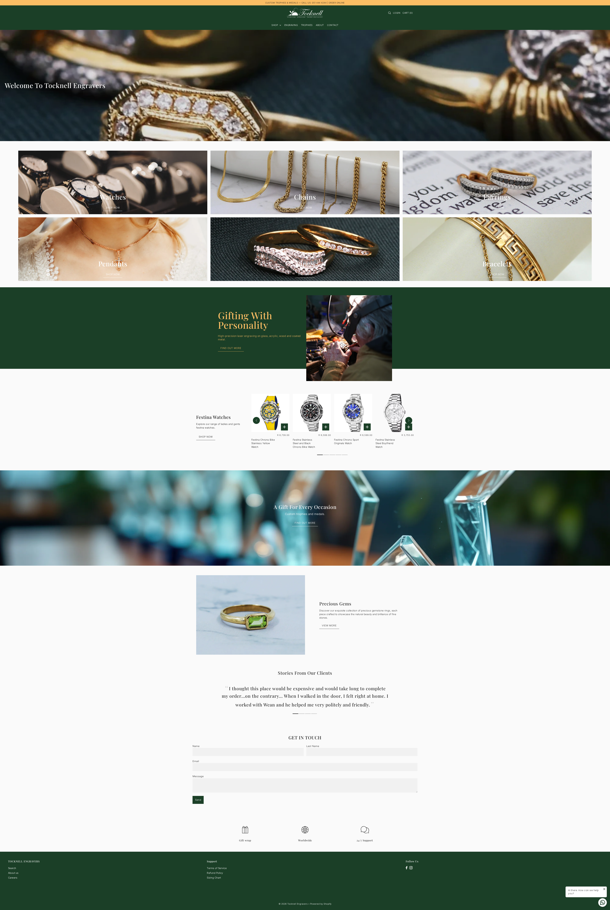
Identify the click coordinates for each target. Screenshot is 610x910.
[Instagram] (411, 867)
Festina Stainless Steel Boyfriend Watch (385, 443)
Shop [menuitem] (275, 25)
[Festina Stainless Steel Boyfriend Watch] (395, 413)
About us (13, 872)
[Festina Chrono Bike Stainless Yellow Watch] (270, 413)
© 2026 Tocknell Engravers (293, 904)
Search (12, 868)
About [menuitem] (320, 25)
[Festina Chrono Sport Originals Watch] (353, 413)
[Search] (389, 13)
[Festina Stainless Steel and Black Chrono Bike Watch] (312, 413)
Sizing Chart (214, 877)
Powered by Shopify (321, 904)
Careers (12, 877)
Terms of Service (217, 868)
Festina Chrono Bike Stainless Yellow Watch (263, 443)
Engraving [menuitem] (291, 25)
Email (196, 761)
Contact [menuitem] (333, 25)
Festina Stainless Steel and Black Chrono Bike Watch (304, 443)
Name (196, 746)
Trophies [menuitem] (307, 25)
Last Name (312, 746)
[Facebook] (406, 867)
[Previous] (256, 420)
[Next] (408, 420)
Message (198, 776)
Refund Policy (215, 872)
